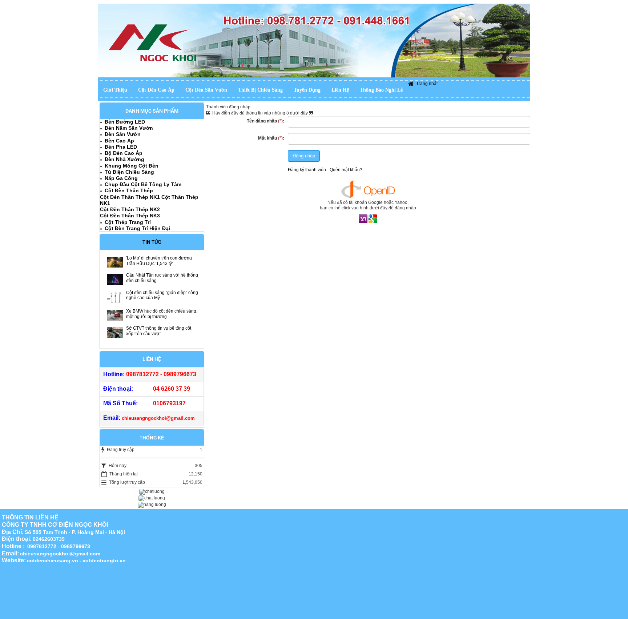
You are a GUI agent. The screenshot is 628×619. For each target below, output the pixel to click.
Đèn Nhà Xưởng (124, 159)
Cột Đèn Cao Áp (156, 90)
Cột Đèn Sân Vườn (206, 90)
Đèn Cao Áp (119, 141)
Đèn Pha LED (121, 147)
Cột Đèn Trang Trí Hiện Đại (137, 228)
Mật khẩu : (271, 138)
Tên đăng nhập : (265, 121)
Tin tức (151, 241)
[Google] (373, 218)
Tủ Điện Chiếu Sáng (129, 172)
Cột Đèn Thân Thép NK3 (130, 215)
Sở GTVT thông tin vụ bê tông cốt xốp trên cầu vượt (158, 331)
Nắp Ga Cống (121, 178)
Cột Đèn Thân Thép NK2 (130, 209)
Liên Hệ (340, 90)
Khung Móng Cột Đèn (131, 166)
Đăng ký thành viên (307, 169)
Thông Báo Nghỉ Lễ (381, 90)
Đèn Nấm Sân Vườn (129, 128)
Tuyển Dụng (307, 90)
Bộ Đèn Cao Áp (123, 153)
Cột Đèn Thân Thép (129, 190)
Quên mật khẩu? (346, 169)
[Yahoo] (363, 218)
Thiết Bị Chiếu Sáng (260, 90)
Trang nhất (426, 83)
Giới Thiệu (115, 90)
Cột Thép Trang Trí (128, 222)
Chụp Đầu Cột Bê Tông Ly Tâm (143, 184)
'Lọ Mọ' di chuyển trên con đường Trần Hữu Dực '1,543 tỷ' (159, 261)
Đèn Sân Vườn (123, 134)
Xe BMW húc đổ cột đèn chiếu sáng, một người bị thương (161, 314)
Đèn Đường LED (125, 122)
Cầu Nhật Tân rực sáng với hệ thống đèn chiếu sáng (162, 278)
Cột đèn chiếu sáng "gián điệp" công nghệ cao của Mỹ (162, 295)
